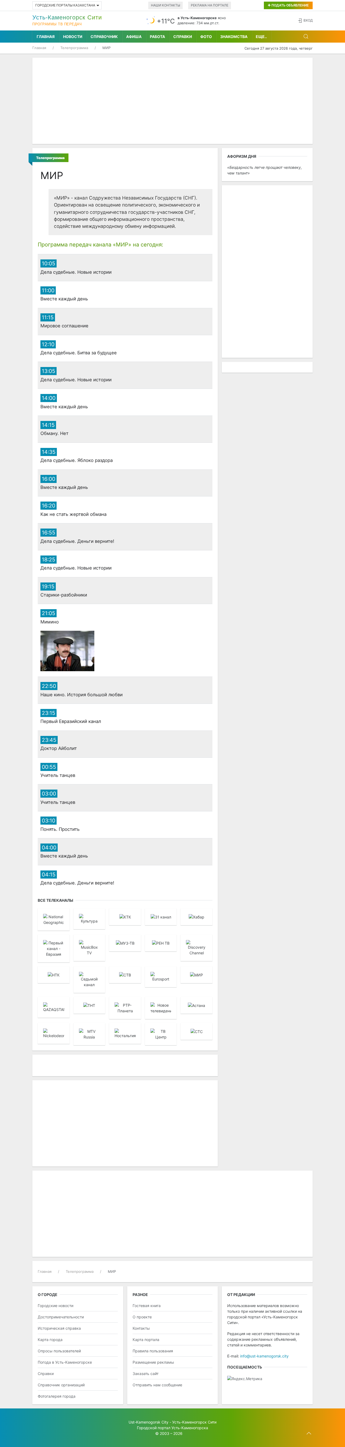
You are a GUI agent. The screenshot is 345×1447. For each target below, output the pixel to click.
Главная (46, 36)
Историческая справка (59, 1328)
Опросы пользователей (59, 1351)
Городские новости (55, 1305)
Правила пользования (153, 1351)
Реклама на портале (209, 5)
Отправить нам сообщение (157, 1385)
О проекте (142, 1317)
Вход (308, 20)
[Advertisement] (172, 101)
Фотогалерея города (56, 1396)
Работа (157, 36)
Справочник (104, 36)
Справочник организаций (61, 1385)
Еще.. (261, 36)
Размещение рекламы (153, 1362)
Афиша (134, 36)
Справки (182, 36)
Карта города (50, 1339)
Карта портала (146, 1339)
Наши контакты (165, 5)
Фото (206, 36)
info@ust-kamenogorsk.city (264, 1356)
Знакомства (233, 36)
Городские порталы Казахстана (65, 5)
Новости (72, 36)
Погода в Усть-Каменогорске (65, 1362)
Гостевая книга (147, 1305)
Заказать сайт (145, 1373)
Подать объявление (290, 5)
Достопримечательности (61, 1317)
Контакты (141, 1328)
